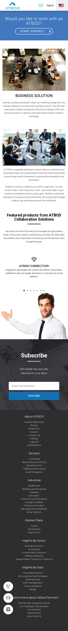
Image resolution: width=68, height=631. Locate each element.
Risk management (33, 582)
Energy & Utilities (34, 502)
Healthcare (34, 485)
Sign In (50, 5)
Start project (32, 31)
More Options (34, 512)
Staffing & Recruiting (34, 468)
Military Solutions (34, 555)
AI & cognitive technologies (32, 576)
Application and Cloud (34, 462)
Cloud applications (33, 572)
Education (34, 495)
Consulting (34, 458)
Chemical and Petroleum (34, 499)
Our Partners (34, 609)
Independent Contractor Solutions (34, 559)
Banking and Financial (34, 489)
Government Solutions (34, 552)
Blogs (33, 589)
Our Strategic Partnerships (34, 606)
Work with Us (34, 616)
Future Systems (32, 586)
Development (34, 465)
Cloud (34, 525)
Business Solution (34, 546)
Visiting (34, 438)
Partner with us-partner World (34, 603)
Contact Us (34, 435)
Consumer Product (34, 505)
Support (34, 441)
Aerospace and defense (34, 508)
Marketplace (34, 445)
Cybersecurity (32, 579)
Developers (34, 529)
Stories (34, 425)
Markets (34, 492)
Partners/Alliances (34, 422)
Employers (34, 549)
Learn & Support (34, 472)
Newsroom (34, 428)
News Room (34, 613)
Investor (34, 432)
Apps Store (34, 532)
